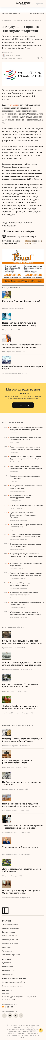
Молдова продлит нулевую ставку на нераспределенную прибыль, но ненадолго (26, 555)
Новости (11, 20)
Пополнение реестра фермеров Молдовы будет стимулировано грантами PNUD (26, 458)
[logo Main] (23, 4)
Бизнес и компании (9, 936)
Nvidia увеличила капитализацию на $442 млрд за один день (26, 487)
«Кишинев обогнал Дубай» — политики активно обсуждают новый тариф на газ (21, 663)
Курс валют (6, 963)
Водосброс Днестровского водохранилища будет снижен (26, 565)
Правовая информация (14, 978)
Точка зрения (7, 951)
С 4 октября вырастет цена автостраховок (26, 505)
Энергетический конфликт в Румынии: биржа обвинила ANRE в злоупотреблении (26, 467)
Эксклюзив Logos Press (11, 955)
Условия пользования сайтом (13, 982)
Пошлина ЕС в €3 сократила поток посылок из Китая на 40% (26, 526)
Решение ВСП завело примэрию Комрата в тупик (22, 367)
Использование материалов (13, 986)
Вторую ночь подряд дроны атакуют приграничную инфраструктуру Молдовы (22, 642)
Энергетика (6, 947)
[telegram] (10, 1015)
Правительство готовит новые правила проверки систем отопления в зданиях (25, 448)
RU (3, 1007)
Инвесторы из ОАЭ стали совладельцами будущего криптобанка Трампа (22, 740)
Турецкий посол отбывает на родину (20, 847)
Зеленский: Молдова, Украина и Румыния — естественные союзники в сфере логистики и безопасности (22, 826)
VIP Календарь (8, 966)
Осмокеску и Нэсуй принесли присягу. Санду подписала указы (21, 891)
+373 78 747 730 (8, 1000)
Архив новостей (8, 970)
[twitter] (21, 1015)
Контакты (7, 990)
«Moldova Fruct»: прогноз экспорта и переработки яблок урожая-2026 (20, 707)
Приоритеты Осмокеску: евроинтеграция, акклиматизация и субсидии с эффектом (26, 574)
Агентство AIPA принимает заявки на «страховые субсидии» (24, 584)
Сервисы (6, 959)
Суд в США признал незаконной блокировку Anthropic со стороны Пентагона (23, 515)
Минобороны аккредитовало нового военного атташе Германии (24, 594)
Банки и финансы (8, 932)
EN (8, 1007)
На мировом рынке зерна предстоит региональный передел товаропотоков (21, 805)
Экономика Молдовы (10, 924)
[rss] (4, 1015)
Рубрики (6, 921)
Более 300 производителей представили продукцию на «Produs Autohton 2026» (25, 535)
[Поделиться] (37, 58)
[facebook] (15, 1015)
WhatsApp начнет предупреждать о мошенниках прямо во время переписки (25, 613)
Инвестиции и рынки (10, 940)
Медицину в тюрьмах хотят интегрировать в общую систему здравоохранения (26, 429)
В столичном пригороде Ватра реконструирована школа (21, 497)
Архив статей (7, 974)
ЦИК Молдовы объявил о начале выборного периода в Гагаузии (27, 603)
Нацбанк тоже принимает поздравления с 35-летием (22, 783)
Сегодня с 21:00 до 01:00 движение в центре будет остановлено (20, 685)
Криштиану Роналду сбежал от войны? (21, 301)
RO (12, 1007)
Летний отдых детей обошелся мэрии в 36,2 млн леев (25, 477)
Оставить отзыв (23, 405)
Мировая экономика (10, 943)
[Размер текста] (42, 58)
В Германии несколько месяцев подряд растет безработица (25, 545)
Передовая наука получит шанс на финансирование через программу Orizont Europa (19, 324)
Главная (5, 20)
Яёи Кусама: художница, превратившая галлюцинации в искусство (25, 438)
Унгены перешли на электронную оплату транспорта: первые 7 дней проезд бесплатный (22, 345)
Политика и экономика (10, 928)
